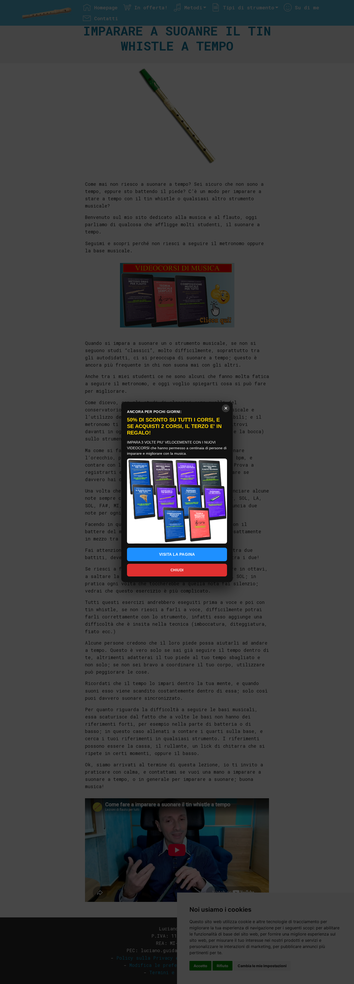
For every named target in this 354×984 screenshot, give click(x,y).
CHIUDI (177, 570)
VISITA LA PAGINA (177, 554)
